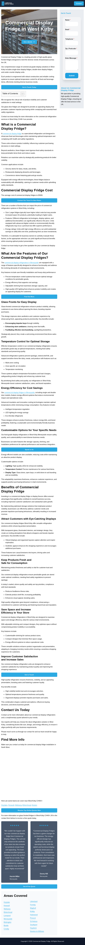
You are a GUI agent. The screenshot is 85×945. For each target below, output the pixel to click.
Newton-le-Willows (37, 931)
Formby (33, 905)
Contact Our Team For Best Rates (29, 200)
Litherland (33, 901)
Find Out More (29, 296)
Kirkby (32, 911)
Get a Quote (28, 42)
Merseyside (8, 919)
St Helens (33, 921)
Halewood (34, 915)
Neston (34, 805)
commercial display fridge (12, 133)
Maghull (33, 908)
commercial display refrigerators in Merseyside (22, 263)
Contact (79, 3)
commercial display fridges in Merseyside (19, 392)
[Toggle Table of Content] (21, 94)
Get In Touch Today (29, 87)
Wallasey (18, 805)
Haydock (33, 928)
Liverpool (7, 915)
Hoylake (4, 805)
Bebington (7, 922)
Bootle (6, 925)
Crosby (6, 929)
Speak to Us (29, 449)
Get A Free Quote (29, 886)
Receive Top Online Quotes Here (29, 810)
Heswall (11, 805)
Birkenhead (26, 805)
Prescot (33, 918)
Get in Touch (29, 675)
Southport (33, 925)
